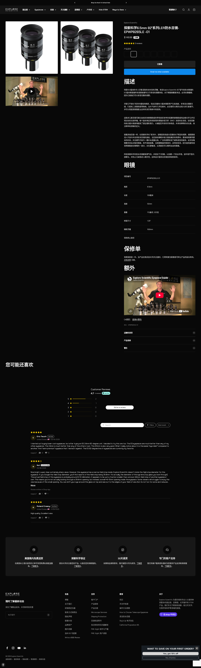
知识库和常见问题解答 (100, 625)
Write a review (120, 407)
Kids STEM (103, 10)
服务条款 (17, 659)
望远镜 (25, 10)
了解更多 (34, 566)
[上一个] (74, 3)
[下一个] (126, 3)
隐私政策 (25, 659)
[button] (129, 43)
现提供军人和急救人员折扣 (100, 3)
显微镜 (77, 10)
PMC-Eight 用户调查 (99, 633)
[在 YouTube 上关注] (19, 648)
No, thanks (171, 658)
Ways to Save (118, 10)
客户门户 (94, 600)
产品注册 (94, 608)
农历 (121, 600)
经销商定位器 (70, 608)
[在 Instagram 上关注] (13, 648)
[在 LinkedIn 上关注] (25, 648)
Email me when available (159, 72)
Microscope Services (99, 612)
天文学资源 (124, 604)
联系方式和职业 (71, 612)
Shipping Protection (98, 616)
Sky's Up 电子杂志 (127, 621)
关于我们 (68, 604)
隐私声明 (68, 616)
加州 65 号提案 (71, 633)
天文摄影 (64, 10)
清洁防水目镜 (125, 616)
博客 (66, 600)
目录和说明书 (96, 621)
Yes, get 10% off (170, 653)
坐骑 (52, 10)
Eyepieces (39, 10)
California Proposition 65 (129, 625)
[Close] (197, 648)
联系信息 (42, 659)
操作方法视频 (125, 608)
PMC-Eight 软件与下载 (99, 629)
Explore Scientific (130, 23)
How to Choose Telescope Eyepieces (134, 612)
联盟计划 (68, 621)
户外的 (89, 10)
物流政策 (34, 659)
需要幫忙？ (173, 10)
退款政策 (9, 659)
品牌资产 (68, 625)
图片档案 (68, 629)
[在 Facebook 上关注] (7, 648)
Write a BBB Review (72, 637)
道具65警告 (137, 319)
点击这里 (127, 260)
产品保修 (94, 604)
